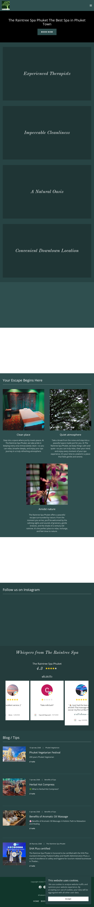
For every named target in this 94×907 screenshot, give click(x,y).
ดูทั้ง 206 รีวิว (47, 676)
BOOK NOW (47, 32)
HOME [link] (36, 901)
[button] (90, 5)
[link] (6, 5)
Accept (68, 899)
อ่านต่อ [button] (32, 761)
